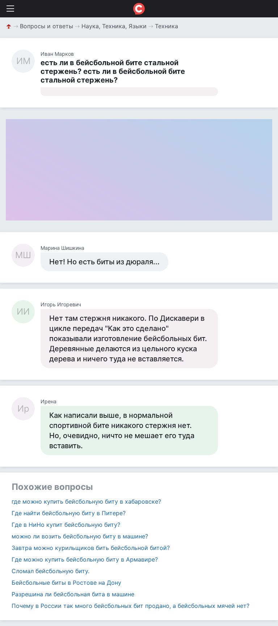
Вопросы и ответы (46, 26)
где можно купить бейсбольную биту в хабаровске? (86, 501)
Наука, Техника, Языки (114, 26)
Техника (166, 26)
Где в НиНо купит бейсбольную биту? (66, 524)
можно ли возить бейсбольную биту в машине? (80, 536)
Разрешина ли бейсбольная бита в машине (73, 594)
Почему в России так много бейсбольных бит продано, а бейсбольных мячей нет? (130, 605)
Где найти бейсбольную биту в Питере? (69, 513)
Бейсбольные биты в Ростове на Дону (66, 582)
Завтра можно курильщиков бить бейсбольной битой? (91, 547)
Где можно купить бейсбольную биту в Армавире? (85, 559)
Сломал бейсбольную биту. (50, 571)
